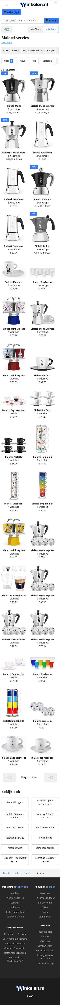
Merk (8, 60)
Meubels (15, 893)
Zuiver (45, 907)
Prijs (34, 60)
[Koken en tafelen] (6, 29)
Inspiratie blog (45, 931)
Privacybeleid (44, 955)
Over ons (45, 941)
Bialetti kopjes (15, 802)
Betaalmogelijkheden (15, 952)
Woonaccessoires (15, 898)
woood (45, 912)
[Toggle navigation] (5, 5)
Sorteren (47, 60)
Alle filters (51, 29)
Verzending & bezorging (15, 938)
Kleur (22, 60)
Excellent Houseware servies (15, 859)
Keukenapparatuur (15, 912)
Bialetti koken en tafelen (15, 815)
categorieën (21, 886)
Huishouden (15, 907)
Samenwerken (45, 945)
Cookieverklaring (45, 963)
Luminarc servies (45, 847)
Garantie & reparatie (15, 948)
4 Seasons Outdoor (45, 898)
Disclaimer (45, 958)
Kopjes (50, 50)
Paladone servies (15, 837)
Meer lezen (6, 42)
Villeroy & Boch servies (45, 815)
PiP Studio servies (45, 827)
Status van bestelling (15, 943)
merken (50, 886)
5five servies (45, 837)
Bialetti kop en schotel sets (45, 802)
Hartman (45, 893)
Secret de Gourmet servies (45, 859)
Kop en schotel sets (33, 50)
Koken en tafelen (15, 916)
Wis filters (36, 29)
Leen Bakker (45, 916)
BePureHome (45, 902)
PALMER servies (14, 827)
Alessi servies (15, 847)
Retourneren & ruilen (15, 934)
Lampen (15, 902)
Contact (45, 936)
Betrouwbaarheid (45, 950)
